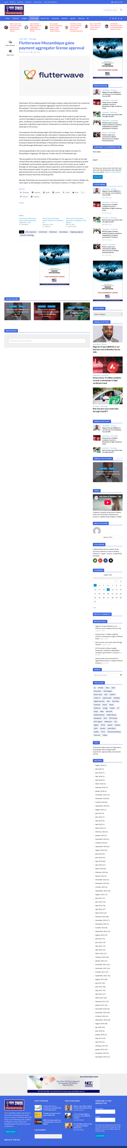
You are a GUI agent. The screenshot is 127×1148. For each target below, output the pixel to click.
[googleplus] (100, 560)
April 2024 (98, 865)
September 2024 (101, 846)
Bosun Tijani (98, 694)
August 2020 (99, 1024)
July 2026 (98, 769)
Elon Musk (115, 701)
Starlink (96, 732)
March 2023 (99, 913)
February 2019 (100, 1046)
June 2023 (98, 902)
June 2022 (98, 942)
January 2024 (99, 876)
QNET (96, 728)
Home (6, 2)
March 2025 (99, 828)
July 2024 (98, 854)
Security (102, 728)
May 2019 (98, 1038)
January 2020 (99, 1035)
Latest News (23, 39)
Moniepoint (97, 718)
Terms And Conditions (50, 2)
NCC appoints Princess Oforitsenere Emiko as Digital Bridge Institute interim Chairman (36, 27)
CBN (105, 694)
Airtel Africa (97, 691)
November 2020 (101, 1012)
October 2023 (100, 887)
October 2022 (100, 928)
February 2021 (100, 1001)
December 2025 (101, 795)
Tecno (103, 732)
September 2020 (101, 1020)
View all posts (107, 537)
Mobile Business (99, 715)
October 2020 (100, 1016)
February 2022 (100, 957)
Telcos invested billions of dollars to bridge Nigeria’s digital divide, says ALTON (15, 27)
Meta (102, 711)
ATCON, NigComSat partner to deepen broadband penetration (83, 1125)
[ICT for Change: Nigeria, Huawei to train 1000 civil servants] (68, 1116)
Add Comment (10, 45)
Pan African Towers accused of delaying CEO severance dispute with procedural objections (56, 27)
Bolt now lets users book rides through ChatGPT (76, 312)
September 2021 (101, 976)
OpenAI (110, 725)
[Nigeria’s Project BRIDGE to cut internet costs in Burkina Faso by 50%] (106, 26)
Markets (64, 18)
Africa (107, 688)
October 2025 (100, 802)
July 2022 (98, 939)
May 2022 (98, 946)
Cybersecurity (107, 698)
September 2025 (101, 806)
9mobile (100, 688)
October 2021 (100, 972)
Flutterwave (53, 232)
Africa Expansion (31, 232)
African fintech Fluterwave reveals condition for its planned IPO (52, 220)
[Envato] (95, 560)
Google (105, 708)
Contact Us (28, 2)
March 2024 (99, 869)
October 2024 (100, 843)
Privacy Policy (38, 2)
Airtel (113, 688)
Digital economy (99, 701)
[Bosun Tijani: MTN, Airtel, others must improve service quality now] (66, 26)
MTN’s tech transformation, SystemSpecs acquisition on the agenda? (76, 220)
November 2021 (101, 968)
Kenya (96, 711)
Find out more (10, 1132)
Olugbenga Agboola (76, 232)
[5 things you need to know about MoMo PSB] (38, 1115)
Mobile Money (111, 715)
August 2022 (99, 935)
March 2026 (99, 784)
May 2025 (98, 821)
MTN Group (113, 718)
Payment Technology (27, 235)
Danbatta (117, 698)
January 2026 (99, 791)
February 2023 (100, 917)
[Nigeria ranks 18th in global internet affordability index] (68, 1108)
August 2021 (99, 979)
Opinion (73, 18)
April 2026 (98, 780)
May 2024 (98, 861)
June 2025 (98, 817)
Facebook (97, 705)
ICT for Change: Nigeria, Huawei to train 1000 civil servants (82, 1116)
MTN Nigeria (98, 722)
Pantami (117, 725)
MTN (105, 718)
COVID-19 (97, 698)
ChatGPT (112, 694)
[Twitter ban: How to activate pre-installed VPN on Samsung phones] (38, 1108)
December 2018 (101, 1053)
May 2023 (98, 905)
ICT (118, 708)
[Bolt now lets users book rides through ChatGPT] (97, 114)
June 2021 (98, 987)
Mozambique (63, 232)
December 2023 (101, 880)
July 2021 (98, 983)
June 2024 (98, 857)
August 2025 (99, 810)
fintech (105, 705)
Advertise (20, 2)
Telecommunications (114, 732)
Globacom (97, 708)
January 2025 (99, 835)
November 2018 (101, 1057)
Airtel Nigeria (108, 691)
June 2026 (98, 773)
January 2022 (99, 961)
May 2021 (98, 990)
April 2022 (98, 950)
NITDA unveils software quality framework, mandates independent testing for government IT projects (112, 125)
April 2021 (98, 994)
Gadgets (24, 18)
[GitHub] (111, 560)
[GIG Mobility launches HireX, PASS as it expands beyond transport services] (86, 26)
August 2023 (99, 894)
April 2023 (98, 909)
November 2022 (101, 924)
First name (97, 152)
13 (108, 590)
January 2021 (99, 1005)
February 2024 (100, 872)
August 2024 (99, 850)
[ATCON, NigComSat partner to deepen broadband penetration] (68, 1125)
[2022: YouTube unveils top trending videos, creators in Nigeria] (38, 1122)
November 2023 (101, 883)
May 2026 (98, 776)
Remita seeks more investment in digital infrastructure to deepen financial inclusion (110, 137)
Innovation (55, 18)
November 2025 (101, 798)
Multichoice (108, 722)
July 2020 (98, 1027)
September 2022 (101, 931)
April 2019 (98, 1042)
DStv (108, 701)
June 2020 (98, 1031)
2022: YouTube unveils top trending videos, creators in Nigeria (52, 1122)
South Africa (111, 728)
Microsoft (109, 711)
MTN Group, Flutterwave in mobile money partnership (28, 219)
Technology (34, 18)
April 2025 (98, 824)
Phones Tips (45, 18)
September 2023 (101, 891)
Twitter (105, 735)
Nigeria (96, 725)
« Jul (94, 608)
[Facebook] (105, 560)
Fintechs (104, 133)
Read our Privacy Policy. (113, 172)
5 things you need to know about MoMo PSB (52, 1114)
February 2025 (100, 832)
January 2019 (99, 1049)
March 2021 (99, 998)
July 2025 (98, 813)
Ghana (111, 705)
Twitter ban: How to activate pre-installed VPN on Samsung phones (52, 1108)
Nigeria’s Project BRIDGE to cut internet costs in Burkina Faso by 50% (116, 26)
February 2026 (100, 787)
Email (95, 160)
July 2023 (98, 898)
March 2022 (99, 953)
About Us (12, 2)
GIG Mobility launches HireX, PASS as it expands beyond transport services (96, 26)
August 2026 (99, 765)
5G (95, 688)
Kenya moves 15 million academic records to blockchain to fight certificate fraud (47, 312)
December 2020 (101, 1009)
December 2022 (101, 920)
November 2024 (101, 839)
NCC (115, 722)
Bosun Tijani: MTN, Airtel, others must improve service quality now (75, 26)
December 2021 (101, 964)
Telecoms (15, 18)
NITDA (103, 725)
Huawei (112, 708)
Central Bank (43, 232)
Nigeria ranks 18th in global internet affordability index (83, 1107)
